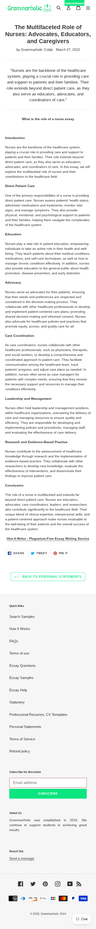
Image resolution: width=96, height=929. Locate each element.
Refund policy (19, 751)
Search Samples (22, 617)
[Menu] (88, 8)
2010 (63, 913)
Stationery (17, 702)
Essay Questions (22, 666)
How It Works (19, 629)
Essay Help (18, 690)
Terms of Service (22, 739)
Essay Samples (21, 678)
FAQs (13, 641)
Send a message (21, 858)
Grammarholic (50, 913)
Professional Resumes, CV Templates (38, 715)
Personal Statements (25, 727)
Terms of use (19, 653)
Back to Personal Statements (51, 576)
